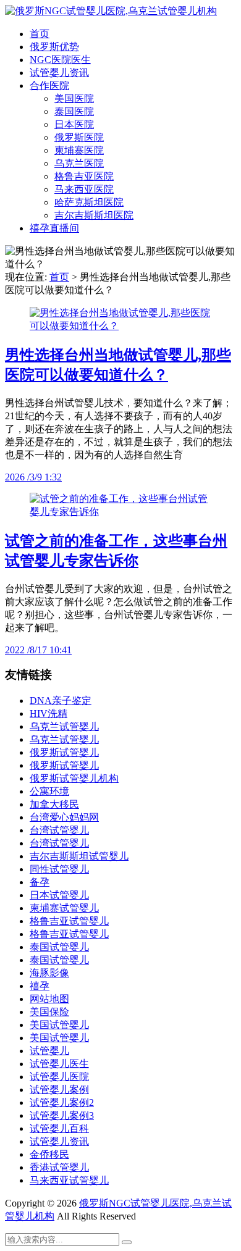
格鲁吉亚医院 (84, 176)
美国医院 (74, 98)
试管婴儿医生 (59, 1063)
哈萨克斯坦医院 (89, 202)
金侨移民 (49, 1154)
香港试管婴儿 (59, 1167)
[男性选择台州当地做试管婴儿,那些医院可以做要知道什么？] (120, 325)
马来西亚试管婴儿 (69, 1180)
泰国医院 (74, 111)
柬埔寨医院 (79, 150)
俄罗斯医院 (79, 137)
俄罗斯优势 (54, 46)
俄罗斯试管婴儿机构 (74, 778)
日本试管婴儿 (59, 895)
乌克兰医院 (79, 163)
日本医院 (74, 124)
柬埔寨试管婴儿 (64, 908)
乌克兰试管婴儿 (64, 726)
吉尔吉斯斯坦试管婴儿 (79, 856)
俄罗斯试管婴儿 (64, 752)
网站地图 (49, 999)
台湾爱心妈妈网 (64, 817)
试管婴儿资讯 (59, 72)
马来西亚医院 (84, 189)
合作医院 (49, 85)
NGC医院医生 (60, 59)
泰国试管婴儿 (59, 947)
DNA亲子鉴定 (60, 700)
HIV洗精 (48, 713)
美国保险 (49, 1011)
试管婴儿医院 (59, 1076)
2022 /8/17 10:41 (38, 650)
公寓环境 (49, 791)
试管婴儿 (49, 1050)
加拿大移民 (54, 804)
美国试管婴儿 (59, 1024)
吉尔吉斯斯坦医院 (93, 215)
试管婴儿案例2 (62, 1102)
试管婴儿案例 (59, 1089)
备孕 (39, 882)
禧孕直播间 (54, 228)
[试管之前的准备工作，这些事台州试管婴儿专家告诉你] (120, 511)
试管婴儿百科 (59, 1128)
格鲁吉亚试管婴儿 (69, 921)
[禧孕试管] (111, 11)
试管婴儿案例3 (62, 1115)
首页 (39, 33)
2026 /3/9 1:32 (33, 477)
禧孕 (39, 986)
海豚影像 (49, 973)
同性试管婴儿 (59, 869)
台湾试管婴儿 (59, 830)
